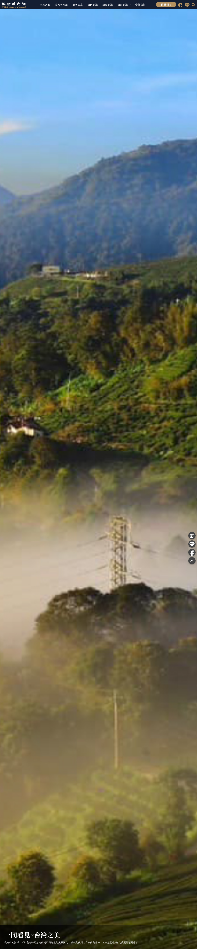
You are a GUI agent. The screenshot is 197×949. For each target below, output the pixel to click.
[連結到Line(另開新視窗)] (187, 4)
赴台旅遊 (108, 4)
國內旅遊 (93, 4)
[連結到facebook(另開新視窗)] (180, 4)
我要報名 (166, 4)
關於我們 (45, 4)
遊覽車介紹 (61, 4)
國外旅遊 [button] (123, 4)
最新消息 (78, 4)
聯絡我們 (140, 4)
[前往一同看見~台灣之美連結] (98, 479)
